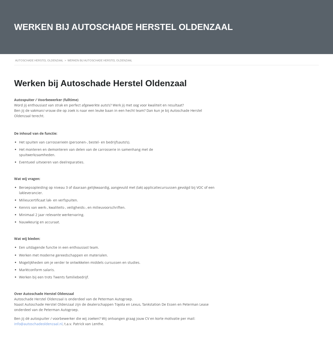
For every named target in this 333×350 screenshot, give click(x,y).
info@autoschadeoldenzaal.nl (38, 324)
